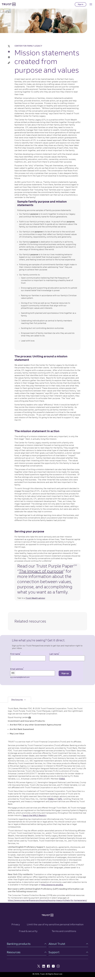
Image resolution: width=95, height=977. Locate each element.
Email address (17, 669)
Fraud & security (28, 931)
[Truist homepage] (8, 4)
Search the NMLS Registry (34, 815)
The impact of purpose (41, 571)
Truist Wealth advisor (35, 598)
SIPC (60, 799)
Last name (54, 654)
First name (15, 654)
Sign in (82, 4)
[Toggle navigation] (90, 4)
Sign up (65, 673)
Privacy (15, 924)
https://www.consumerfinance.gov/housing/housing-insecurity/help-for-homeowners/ (47, 900)
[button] (26, 944)
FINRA (62, 779)
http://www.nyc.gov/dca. (52, 885)
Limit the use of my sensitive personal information (55, 924)
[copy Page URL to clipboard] (9, 63)
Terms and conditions (64, 931)
